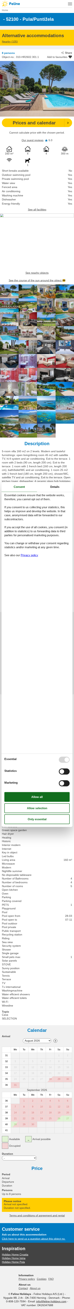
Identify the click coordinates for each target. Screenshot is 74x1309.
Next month (55, 1041)
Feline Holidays (37, 4)
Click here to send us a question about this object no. (33, 1238)
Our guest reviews (32, 140)
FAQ (51, 1278)
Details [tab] (54, 486)
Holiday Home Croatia (15, 1254)
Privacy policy (27, 1278)
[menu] (70, 4)
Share (68, 52)
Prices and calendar (34, 122)
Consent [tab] (19, 486)
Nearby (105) (10, 41)
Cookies (41, 1278)
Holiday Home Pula (13, 1261)
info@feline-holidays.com (51, 1301)
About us (35, 1288)
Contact (23, 1288)
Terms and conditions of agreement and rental (37, 1215)
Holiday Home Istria (13, 1258)
